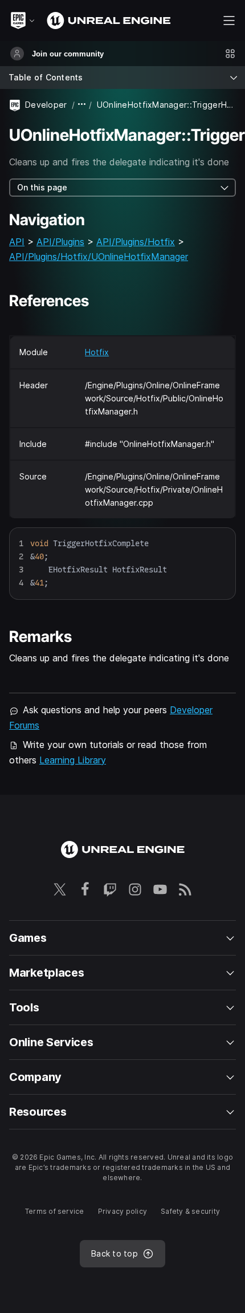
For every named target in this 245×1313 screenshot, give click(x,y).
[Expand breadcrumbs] (82, 104)
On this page (42, 187)
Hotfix (97, 352)
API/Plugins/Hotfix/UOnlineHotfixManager (98, 256)
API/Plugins (60, 241)
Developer (46, 104)
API (16, 241)
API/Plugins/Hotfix (135, 241)
